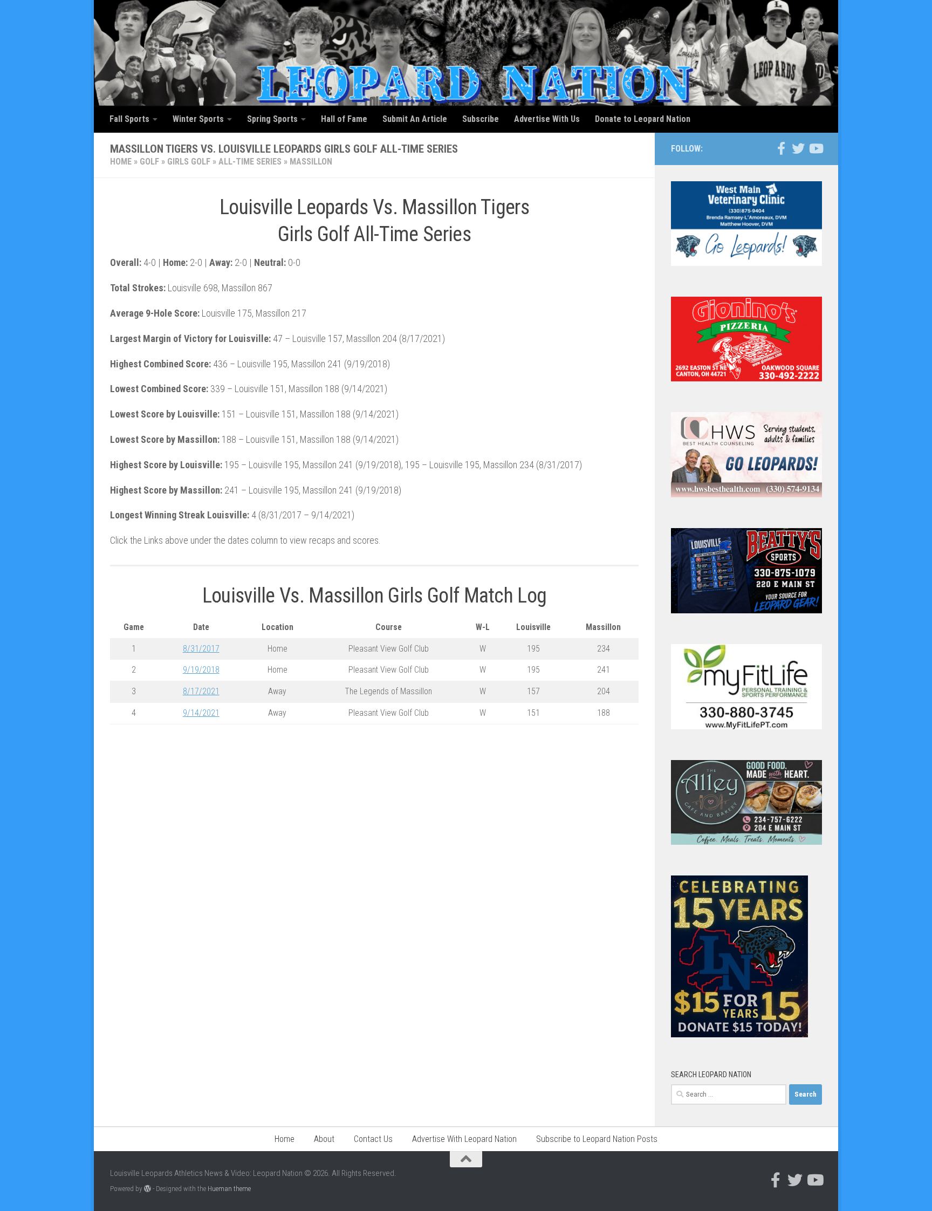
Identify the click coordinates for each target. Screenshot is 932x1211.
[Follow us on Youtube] (815, 148)
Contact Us (373, 1139)
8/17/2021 (201, 691)
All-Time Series (250, 161)
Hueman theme (229, 1189)
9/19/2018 (201, 670)
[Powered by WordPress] (147, 1188)
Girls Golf (188, 161)
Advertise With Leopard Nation (464, 1139)
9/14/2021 (201, 713)
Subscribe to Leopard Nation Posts (596, 1139)
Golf (149, 161)
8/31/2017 (201, 649)
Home (121, 161)
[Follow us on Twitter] (798, 148)
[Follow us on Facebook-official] (781, 148)
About (324, 1139)
